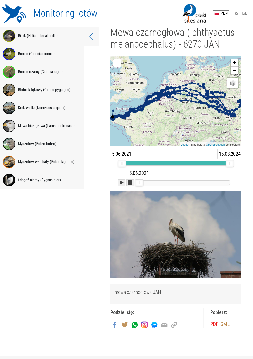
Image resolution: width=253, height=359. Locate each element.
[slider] (122, 163)
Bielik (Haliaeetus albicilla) (38, 35)
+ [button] (234, 63)
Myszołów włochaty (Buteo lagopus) (46, 162)
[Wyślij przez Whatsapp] (134, 324)
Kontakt (242, 13)
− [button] (234, 70)
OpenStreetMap (215, 144)
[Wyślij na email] (164, 324)
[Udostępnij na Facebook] (114, 324)
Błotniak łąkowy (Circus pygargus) (44, 89)
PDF (214, 324)
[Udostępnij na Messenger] (154, 324)
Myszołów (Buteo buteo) (37, 143)
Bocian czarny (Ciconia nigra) (40, 71)
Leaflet (185, 144)
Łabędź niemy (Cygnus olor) (39, 180)
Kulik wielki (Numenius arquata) (41, 107)
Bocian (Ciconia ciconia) (36, 53)
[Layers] (232, 83)
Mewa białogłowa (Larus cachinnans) (46, 125)
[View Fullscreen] (117, 63)
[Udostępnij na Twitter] (124, 324)
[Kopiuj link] (174, 324)
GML (225, 324)
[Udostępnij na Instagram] (144, 324)
